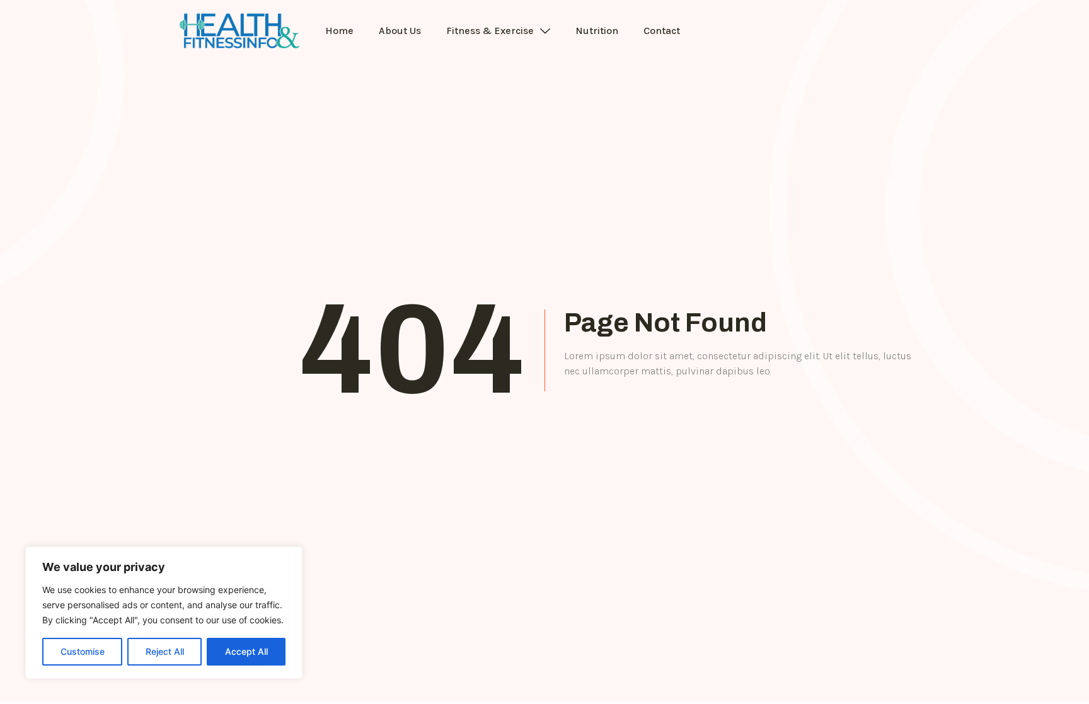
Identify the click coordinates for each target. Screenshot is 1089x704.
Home (339, 31)
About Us (400, 31)
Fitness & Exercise (490, 31)
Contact (661, 31)
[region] (163, 612)
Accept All (246, 651)
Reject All (165, 651)
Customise (82, 651)
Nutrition (596, 31)
